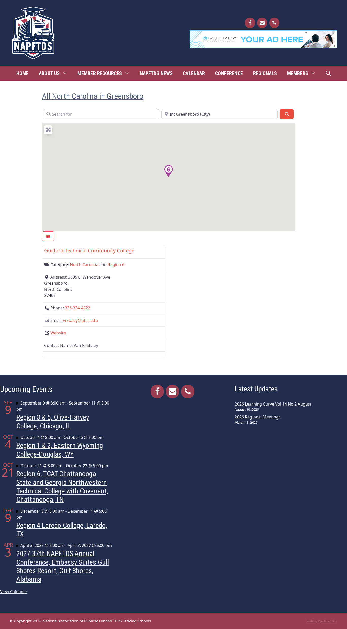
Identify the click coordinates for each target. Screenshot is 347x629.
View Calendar (13, 591)
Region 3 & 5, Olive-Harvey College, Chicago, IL (52, 421)
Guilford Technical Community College (89, 250)
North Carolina (84, 264)
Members (297, 73)
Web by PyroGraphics (322, 621)
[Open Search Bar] (328, 73)
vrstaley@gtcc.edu (80, 320)
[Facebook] (250, 23)
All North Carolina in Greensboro (92, 96)
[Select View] (48, 236)
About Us (49, 73)
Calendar (194, 73)
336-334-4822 (77, 308)
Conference (229, 73)
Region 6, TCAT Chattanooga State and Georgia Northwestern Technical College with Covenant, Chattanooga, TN (62, 487)
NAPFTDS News (156, 73)
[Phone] (274, 23)
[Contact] (262, 23)
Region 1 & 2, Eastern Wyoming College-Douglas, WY (59, 449)
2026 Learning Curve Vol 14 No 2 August (273, 404)
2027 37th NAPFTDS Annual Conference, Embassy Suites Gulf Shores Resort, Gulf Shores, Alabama (62, 566)
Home (22, 73)
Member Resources (99, 73)
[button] (168, 171)
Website (58, 333)
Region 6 (116, 264)
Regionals (265, 73)
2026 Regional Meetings (258, 417)
